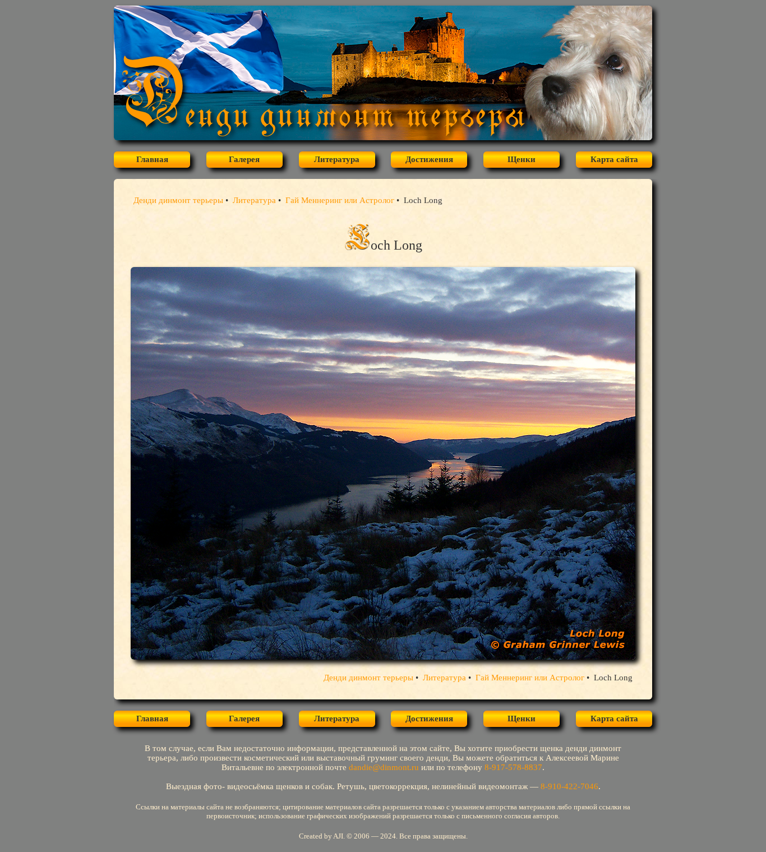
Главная (152, 159)
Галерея (244, 159)
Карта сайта (614, 159)
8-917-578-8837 (513, 767)
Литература (336, 159)
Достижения (429, 159)
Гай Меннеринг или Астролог (339, 200)
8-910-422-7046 (569, 786)
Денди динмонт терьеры (178, 200)
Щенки (521, 159)
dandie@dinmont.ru (384, 767)
